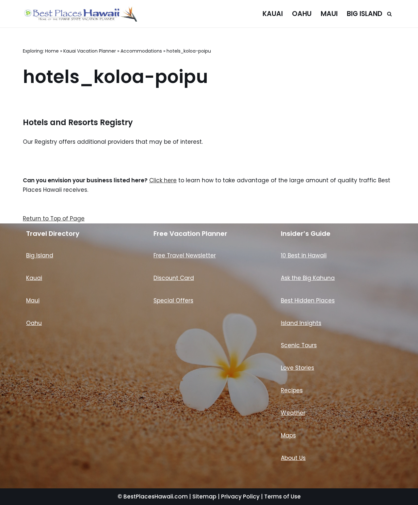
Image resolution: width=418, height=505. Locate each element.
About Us (293, 458)
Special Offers (173, 300)
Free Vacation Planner (190, 233)
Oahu (302, 13)
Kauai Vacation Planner (89, 51)
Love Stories (297, 368)
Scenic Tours (299, 345)
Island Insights (301, 323)
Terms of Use (282, 496)
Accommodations (141, 51)
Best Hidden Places (308, 300)
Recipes (292, 390)
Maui (329, 13)
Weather (293, 413)
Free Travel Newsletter (184, 255)
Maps (288, 435)
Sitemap (204, 496)
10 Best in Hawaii (304, 255)
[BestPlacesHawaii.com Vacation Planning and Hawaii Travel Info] (80, 14)
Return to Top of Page (54, 218)
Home (52, 51)
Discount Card (173, 278)
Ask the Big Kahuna (308, 278)
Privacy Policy (240, 496)
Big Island (364, 13)
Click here (163, 180)
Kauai (273, 13)
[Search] (389, 13)
